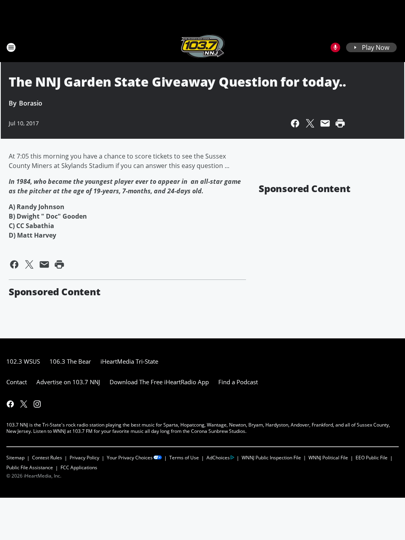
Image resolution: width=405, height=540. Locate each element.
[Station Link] (202, 47)
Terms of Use (184, 457)
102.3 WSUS (23, 361)
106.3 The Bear (70, 361)
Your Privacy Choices (130, 457)
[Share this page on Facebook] (295, 123)
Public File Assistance (29, 467)
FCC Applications (79, 467)
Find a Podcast (238, 382)
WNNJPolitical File (328, 457)
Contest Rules (47, 457)
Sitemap (15, 457)
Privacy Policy (84, 457)
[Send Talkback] (335, 47)
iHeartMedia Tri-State (129, 361)
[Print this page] (340, 123)
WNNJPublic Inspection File (271, 457)
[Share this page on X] (310, 123)
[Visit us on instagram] (37, 404)
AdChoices (218, 457)
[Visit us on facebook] (10, 404)
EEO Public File (372, 457)
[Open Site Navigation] (11, 47)
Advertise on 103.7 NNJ (68, 382)
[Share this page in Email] (325, 123)
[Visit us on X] (23, 404)
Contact (16, 382)
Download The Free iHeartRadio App (159, 382)
